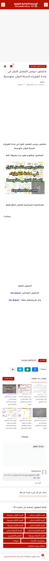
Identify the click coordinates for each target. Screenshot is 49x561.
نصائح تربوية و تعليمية (36, 546)
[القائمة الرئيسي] (46, 5)
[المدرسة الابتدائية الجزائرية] (25, 4)
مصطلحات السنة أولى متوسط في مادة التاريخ (40, 399)
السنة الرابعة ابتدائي (14, 530)
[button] (35, 369)
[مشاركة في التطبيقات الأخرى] (13, 369)
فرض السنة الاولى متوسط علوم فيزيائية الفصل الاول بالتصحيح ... (25, 424)
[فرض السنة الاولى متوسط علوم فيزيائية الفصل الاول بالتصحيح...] (9, 412)
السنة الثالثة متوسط (15, 520)
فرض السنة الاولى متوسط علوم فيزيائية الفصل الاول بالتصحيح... (10, 424)
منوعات (16, 541)
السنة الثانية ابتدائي (37, 525)
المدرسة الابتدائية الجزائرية (13, 557)
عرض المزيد (8, 378)
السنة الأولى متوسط (38, 66)
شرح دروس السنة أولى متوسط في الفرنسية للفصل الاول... (25, 400)
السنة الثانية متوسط (15, 525)
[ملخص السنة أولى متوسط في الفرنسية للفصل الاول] (39, 412)
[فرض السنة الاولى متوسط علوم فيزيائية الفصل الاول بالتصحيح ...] (24, 412)
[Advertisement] (24, 36)
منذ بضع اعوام (41, 394)
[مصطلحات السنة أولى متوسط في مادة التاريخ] (39, 389)
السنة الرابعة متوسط (36, 536)
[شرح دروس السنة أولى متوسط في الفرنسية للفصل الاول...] (24, 389)
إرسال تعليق (38, 446)
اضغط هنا (15, 293)
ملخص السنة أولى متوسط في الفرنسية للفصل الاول (40, 424)
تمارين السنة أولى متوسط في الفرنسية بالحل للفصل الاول (10, 400)
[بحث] (3, 5)
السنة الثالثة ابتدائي (37, 520)
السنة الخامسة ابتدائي (36, 530)
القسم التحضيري (14, 536)
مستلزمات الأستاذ (38, 541)
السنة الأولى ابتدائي (37, 515)
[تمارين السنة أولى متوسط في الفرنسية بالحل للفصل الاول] (9, 389)
